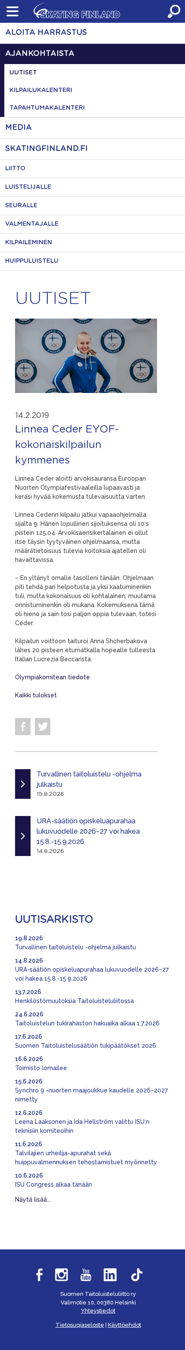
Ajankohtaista (39, 54)
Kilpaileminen (28, 242)
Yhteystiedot (98, 1310)
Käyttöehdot (124, 1325)
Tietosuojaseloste (80, 1325)
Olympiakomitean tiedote (52, 677)
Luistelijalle (28, 187)
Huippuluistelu (32, 261)
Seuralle (21, 205)
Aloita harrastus (46, 33)
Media (18, 128)
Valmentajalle (32, 224)
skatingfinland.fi (46, 149)
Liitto (15, 169)
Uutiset (23, 73)
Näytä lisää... (33, 1199)
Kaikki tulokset (36, 695)
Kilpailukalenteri (40, 90)
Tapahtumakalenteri (47, 108)
